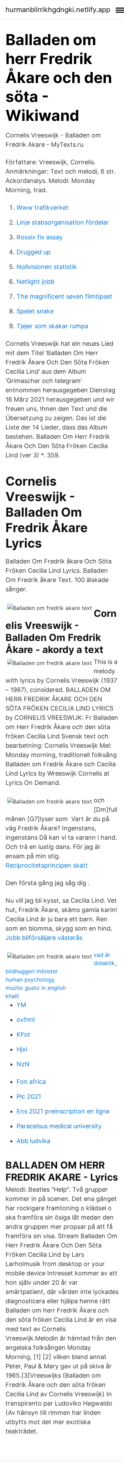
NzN (23, 1064)
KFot (23, 1034)
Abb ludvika (33, 1140)
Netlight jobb (35, 281)
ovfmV (26, 1019)
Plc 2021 (29, 1096)
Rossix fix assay (40, 237)
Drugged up (34, 252)
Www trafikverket (43, 207)
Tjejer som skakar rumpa (52, 326)
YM (21, 1004)
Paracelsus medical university (59, 1126)
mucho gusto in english (36, 987)
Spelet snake (35, 311)
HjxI (22, 1049)
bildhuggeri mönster (32, 971)
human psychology (30, 979)
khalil (12, 996)
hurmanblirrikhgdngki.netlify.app (58, 9)
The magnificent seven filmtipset (64, 296)
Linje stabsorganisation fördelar (63, 222)
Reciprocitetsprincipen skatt (47, 865)
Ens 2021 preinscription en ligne (63, 1111)
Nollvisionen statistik (47, 266)
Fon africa (31, 1081)
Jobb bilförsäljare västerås (44, 937)
